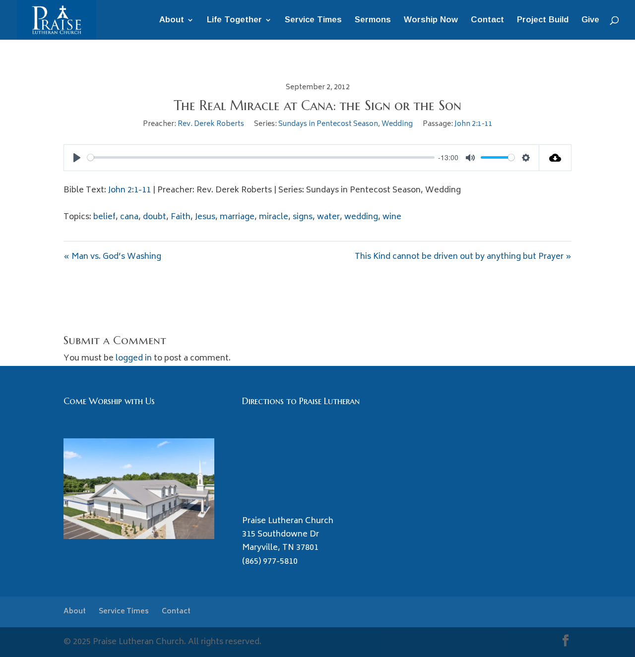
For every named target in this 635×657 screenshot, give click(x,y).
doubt (154, 217)
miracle (273, 217)
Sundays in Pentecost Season (328, 124)
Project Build (543, 20)
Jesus (205, 217)
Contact (487, 20)
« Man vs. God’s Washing (112, 257)
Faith (180, 217)
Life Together (234, 20)
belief (104, 217)
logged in (134, 358)
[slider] (261, 157)
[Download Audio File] (555, 157)
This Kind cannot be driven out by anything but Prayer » (463, 257)
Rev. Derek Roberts (211, 124)
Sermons (373, 20)
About (171, 20)
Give (590, 20)
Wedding (397, 124)
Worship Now (431, 20)
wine (391, 217)
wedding (361, 217)
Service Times (313, 20)
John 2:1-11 (473, 124)
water (328, 217)
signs (303, 217)
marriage (237, 217)
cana (129, 217)
